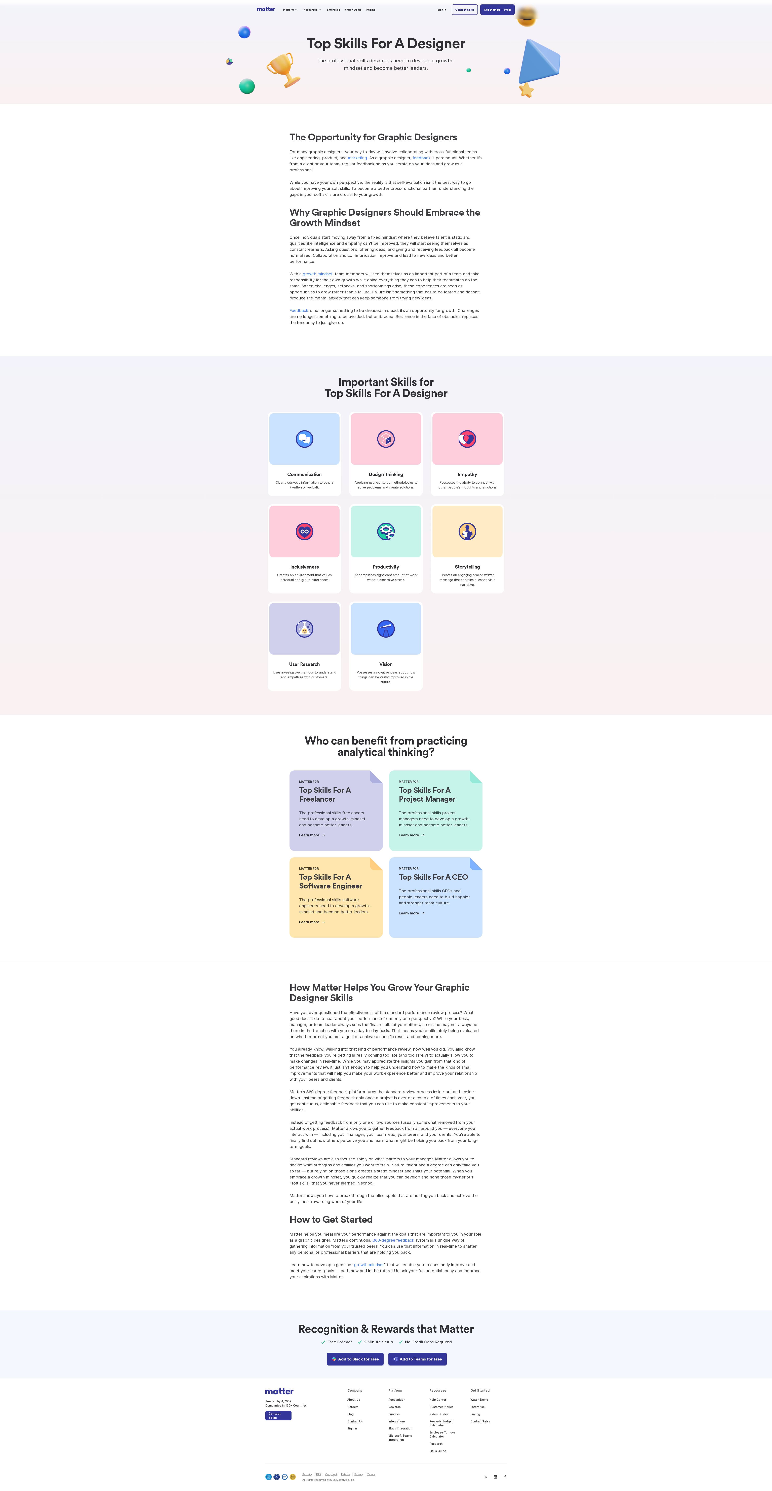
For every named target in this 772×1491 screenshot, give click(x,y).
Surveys (394, 1414)
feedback (421, 157)
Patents (345, 1474)
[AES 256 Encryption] (293, 1477)
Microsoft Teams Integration (400, 1437)
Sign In (352, 1428)
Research (436, 1443)
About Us (353, 1399)
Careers (352, 1407)
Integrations (397, 1421)
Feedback (299, 310)
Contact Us (355, 1421)
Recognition (396, 1399)
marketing (357, 157)
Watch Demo (479, 1399)
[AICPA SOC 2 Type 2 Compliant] (268, 1477)
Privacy (358, 1474)
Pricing (475, 1414)
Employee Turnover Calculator (443, 1434)
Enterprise (477, 1407)
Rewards (394, 1407)
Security (307, 1474)
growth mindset (318, 273)
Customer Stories (441, 1407)
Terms (371, 1474)
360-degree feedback (393, 1240)
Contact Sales (274, 1415)
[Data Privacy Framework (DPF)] (284, 1477)
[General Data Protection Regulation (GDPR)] (276, 1477)
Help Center (437, 1399)
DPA (318, 1474)
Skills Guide (437, 1451)
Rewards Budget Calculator (441, 1423)
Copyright (331, 1474)
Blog (350, 1414)
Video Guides (439, 1414)
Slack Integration (400, 1428)
